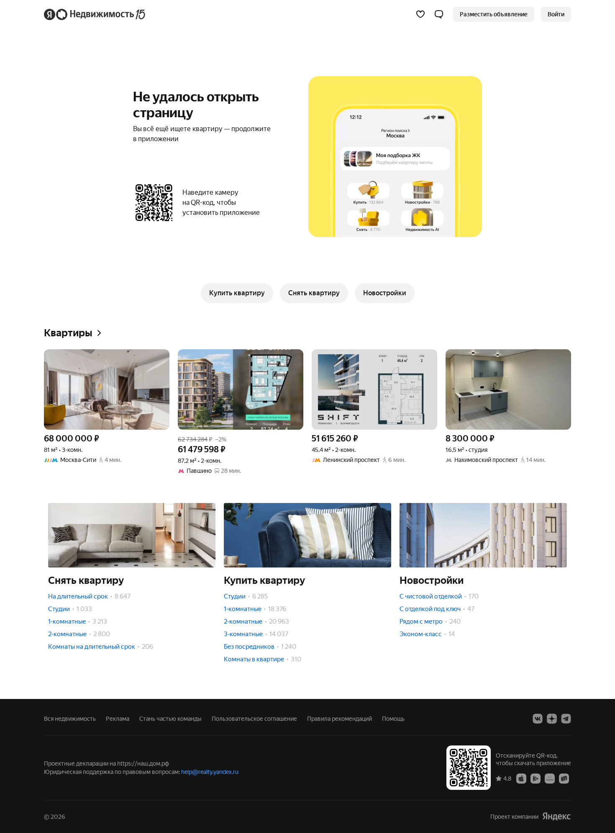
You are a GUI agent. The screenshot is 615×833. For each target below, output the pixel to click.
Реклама (117, 718)
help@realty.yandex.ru (209, 772)
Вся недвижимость (70, 718)
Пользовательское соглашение (254, 718)
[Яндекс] (556, 816)
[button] (438, 14)
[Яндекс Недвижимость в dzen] (552, 719)
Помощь (393, 718)
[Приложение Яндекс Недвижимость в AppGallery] (550, 778)
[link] (556, 14)
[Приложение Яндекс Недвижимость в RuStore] (564, 778)
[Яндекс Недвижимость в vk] (538, 719)
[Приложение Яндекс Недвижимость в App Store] (521, 778)
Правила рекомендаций (339, 718)
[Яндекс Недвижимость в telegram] (566, 719)
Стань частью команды (170, 718)
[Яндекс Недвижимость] (95, 14)
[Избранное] (420, 14)
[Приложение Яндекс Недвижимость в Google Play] (535, 778)
